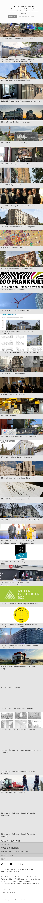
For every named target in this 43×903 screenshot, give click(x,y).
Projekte (6, 844)
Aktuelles (7, 855)
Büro (5, 858)
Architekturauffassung (15, 852)
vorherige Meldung (9, 892)
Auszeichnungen (10, 848)
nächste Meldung (9, 890)
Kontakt (3, 899)
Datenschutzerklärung (21, 899)
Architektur (10, 840)
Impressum (10, 899)
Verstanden (12, 16)
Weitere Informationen (26, 16)
